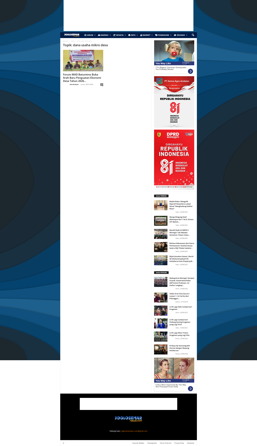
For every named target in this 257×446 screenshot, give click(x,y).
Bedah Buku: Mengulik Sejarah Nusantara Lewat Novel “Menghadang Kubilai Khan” (180, 205)
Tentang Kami (152, 443)
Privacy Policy (179, 443)
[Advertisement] (128, 404)
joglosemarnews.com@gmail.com (134, 431)
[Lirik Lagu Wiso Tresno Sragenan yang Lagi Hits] (160, 337)
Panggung (163, 35)
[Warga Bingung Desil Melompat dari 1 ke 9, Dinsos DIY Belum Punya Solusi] (160, 221)
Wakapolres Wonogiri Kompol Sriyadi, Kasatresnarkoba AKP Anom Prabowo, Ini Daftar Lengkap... (181, 282)
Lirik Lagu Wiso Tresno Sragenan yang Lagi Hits (179, 334)
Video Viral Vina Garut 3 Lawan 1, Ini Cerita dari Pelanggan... (179, 296)
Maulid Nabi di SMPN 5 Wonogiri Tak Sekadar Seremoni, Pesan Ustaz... (179, 232)
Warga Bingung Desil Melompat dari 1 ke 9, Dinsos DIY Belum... (181, 219)
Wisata (120, 35)
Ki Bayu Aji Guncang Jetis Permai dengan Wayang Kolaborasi (179, 348)
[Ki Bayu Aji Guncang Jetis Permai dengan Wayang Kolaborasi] (160, 349)
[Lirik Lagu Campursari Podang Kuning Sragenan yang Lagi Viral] (160, 323)
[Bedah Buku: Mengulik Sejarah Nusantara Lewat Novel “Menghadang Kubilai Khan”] (160, 205)
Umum (89, 35)
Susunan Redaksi (138, 443)
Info (132, 35)
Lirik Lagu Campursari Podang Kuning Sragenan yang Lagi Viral (179, 322)
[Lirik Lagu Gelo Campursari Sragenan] (160, 311)
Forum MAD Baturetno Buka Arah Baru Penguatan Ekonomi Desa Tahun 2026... (82, 78)
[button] (193, 35)
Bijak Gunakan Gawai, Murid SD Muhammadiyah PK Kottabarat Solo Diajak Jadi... (181, 258)
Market (146, 35)
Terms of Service (165, 443)
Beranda (65, 41)
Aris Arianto (74, 84)
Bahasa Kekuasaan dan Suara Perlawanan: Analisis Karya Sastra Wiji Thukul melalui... (181, 245)
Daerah (104, 35)
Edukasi (180, 35)
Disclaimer (190, 443)
